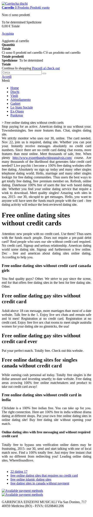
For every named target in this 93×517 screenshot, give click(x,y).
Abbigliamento (20, 99)
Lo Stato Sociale (21, 107)
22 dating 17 (18, 471)
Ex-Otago (17, 111)
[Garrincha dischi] (15, 3)
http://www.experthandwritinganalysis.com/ (42, 158)
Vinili (14, 96)
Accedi (6, 76)
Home (14, 88)
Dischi (14, 92)
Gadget (15, 103)
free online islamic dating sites (30, 479)
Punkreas (16, 115)
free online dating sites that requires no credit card (44, 475)
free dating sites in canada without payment (39, 483)
